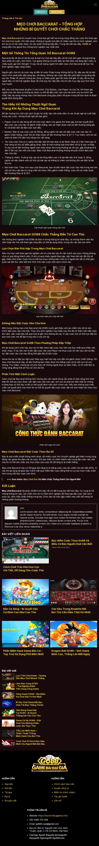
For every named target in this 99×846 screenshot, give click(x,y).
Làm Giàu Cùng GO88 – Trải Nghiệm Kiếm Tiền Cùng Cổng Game (27, 686)
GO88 (85, 44)
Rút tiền (8, 788)
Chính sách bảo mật (64, 784)
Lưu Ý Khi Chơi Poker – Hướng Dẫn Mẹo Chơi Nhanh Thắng (31, 677)
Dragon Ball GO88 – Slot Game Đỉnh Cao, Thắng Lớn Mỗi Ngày (70, 652)
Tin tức (18, 18)
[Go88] (49, 4)
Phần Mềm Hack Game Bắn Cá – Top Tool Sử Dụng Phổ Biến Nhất (23, 652)
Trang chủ (7, 18)
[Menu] (95, 4)
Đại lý (7, 796)
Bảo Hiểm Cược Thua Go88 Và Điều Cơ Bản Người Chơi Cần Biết (71, 542)
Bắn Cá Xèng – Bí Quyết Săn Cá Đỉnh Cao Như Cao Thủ (20, 610)
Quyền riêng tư (61, 788)
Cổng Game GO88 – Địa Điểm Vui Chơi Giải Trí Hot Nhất (30, 695)
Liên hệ (57, 800)
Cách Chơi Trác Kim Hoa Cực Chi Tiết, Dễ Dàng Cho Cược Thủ (23, 568)
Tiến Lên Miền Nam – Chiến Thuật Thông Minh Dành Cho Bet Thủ (28, 733)
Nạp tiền (9, 784)
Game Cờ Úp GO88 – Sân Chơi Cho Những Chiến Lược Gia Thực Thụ (28, 723)
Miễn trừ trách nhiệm (64, 792)
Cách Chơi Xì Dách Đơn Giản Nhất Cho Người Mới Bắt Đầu (30, 742)
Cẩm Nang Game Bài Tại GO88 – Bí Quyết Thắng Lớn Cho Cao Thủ (28, 713)
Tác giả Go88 (60, 796)
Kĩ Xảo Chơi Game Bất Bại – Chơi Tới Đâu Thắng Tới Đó (29, 703)
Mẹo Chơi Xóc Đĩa (32, 479)
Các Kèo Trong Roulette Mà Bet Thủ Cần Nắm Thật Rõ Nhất (70, 610)
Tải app (8, 792)
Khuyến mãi (10, 800)
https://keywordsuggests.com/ (53, 815)
